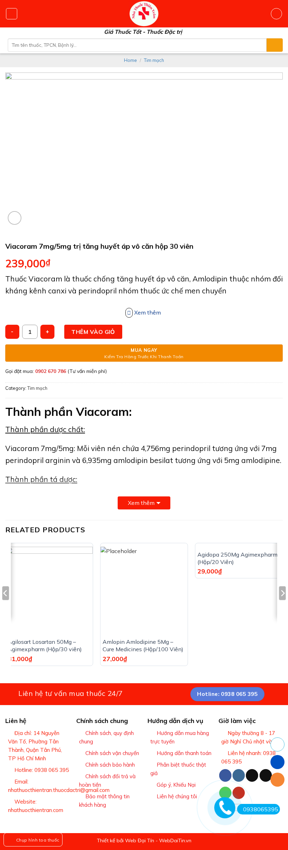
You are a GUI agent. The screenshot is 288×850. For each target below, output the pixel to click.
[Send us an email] (266, 775)
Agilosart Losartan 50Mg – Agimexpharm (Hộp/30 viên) (45, 645)
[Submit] (275, 45)
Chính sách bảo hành (110, 764)
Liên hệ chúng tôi (177, 796)
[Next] (282, 607)
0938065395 (260, 809)
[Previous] (5, 607)
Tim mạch (154, 60)
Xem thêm (141, 502)
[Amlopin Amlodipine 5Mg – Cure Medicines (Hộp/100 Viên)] (144, 590)
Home (130, 60)
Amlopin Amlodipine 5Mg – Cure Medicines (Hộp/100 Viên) (143, 645)
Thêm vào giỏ (93, 331)
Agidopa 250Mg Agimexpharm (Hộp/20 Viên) (237, 558)
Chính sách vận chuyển (112, 753)
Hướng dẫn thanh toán (184, 753)
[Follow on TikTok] (252, 775)
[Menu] (11, 13)
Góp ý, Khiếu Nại (176, 784)
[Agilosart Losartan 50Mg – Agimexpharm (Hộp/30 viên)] (49, 590)
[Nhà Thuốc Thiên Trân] (144, 13)
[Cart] (276, 13)
